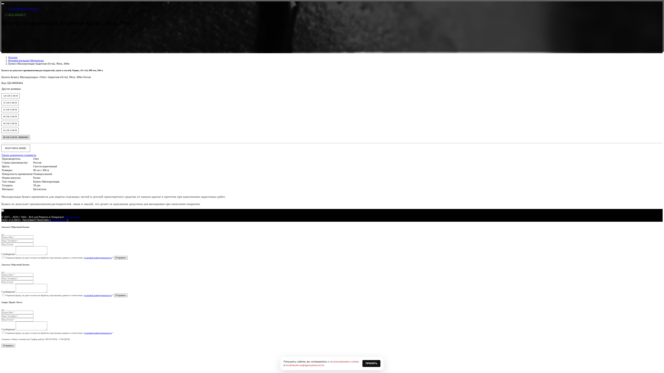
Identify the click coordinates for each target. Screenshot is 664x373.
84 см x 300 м (10, 130)
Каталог (13, 57)
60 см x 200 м (10, 117)
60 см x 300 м (10, 123)
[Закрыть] (2, 234)
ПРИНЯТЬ (371, 363)
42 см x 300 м (10, 110)
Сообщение (8, 254)
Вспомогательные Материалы (26, 60)
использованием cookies (344, 361)
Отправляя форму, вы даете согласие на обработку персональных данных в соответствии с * (59, 258)
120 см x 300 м (10, 96)
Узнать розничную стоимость (18, 155)
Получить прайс (15, 148)
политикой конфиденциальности (98, 258)
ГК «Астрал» (72, 217)
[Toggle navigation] (2, 3)
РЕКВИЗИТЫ (58, 220)
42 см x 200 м (10, 103)
